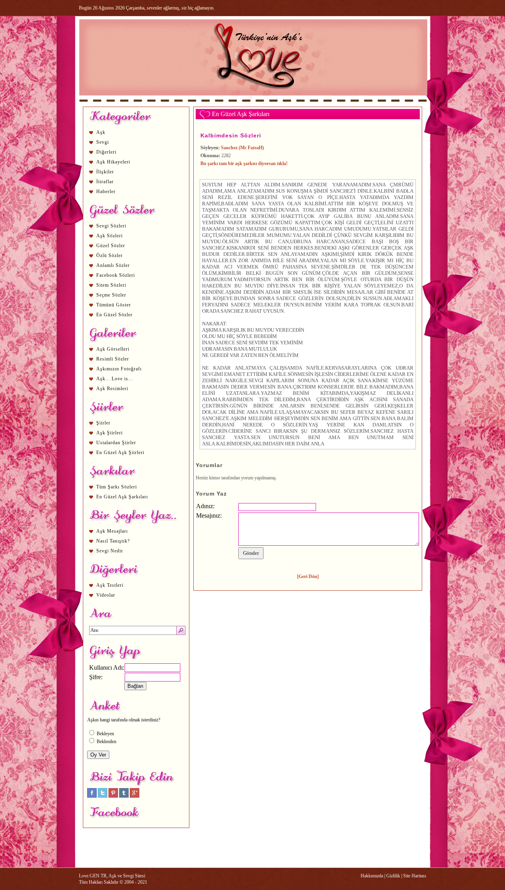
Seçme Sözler (111, 295)
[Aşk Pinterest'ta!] (113, 796)
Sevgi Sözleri (111, 226)
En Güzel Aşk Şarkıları (122, 496)
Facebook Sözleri (115, 275)
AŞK (343, 248)
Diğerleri (106, 152)
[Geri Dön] (308, 576)
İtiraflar (105, 181)
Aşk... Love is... (114, 378)
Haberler (106, 191)
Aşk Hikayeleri (113, 162)
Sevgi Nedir (109, 551)
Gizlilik (393, 876)
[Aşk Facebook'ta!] (92, 796)
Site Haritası (414, 876)
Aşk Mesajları (112, 531)
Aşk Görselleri (112, 349)
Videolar (105, 595)
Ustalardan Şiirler (116, 442)
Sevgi (102, 142)
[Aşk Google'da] (134, 796)
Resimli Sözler (112, 359)
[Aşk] (253, 103)
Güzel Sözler (110, 245)
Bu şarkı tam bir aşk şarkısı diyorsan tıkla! (244, 163)
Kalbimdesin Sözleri (230, 135)
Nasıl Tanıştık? (113, 541)
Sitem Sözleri (111, 285)
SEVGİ (361, 235)
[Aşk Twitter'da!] (102, 796)
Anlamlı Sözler (113, 265)
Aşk (100, 132)
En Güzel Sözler (114, 314)
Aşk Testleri (109, 585)
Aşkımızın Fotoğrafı (119, 369)
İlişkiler (105, 172)
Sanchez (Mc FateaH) (242, 147)
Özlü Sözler (109, 255)
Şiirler (103, 423)
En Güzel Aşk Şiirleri (120, 452)
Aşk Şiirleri (109, 433)
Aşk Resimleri (112, 388)
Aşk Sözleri (109, 235)
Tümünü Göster (113, 305)
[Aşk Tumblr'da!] (124, 796)
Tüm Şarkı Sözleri (116, 487)
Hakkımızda (372, 876)
